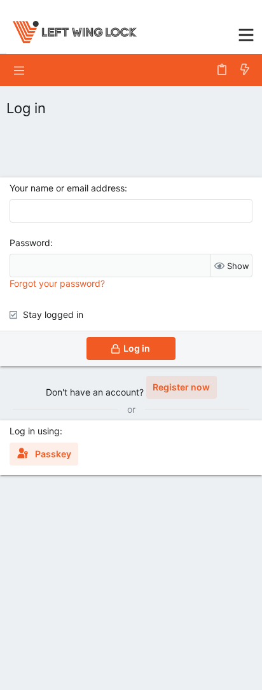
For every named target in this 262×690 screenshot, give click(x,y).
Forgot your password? (57, 283)
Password (30, 242)
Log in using (35, 430)
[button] (246, 33)
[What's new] (245, 70)
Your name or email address (67, 188)
